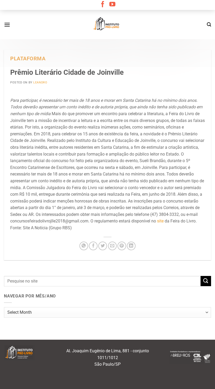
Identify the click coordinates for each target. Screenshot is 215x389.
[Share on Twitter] (102, 246)
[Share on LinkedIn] (131, 246)
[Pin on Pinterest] (121, 246)
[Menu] (7, 24)
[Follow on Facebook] (103, 4)
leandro (40, 82)
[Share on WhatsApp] (83, 246)
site (160, 221)
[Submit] (206, 281)
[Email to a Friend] (112, 246)
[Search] (209, 24)
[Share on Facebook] (93, 246)
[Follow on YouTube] (112, 4)
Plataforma (28, 58)
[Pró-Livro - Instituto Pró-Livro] (107, 24)
